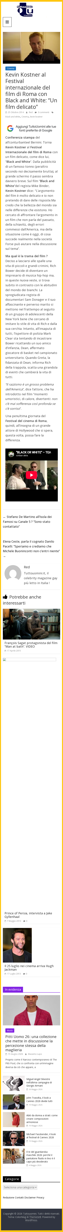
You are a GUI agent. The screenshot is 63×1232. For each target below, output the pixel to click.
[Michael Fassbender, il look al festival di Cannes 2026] (14, 1132)
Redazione (8, 1197)
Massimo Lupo (35, 1054)
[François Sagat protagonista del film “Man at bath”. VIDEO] (31, 611)
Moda (10, 1030)
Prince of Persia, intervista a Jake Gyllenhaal (28, 915)
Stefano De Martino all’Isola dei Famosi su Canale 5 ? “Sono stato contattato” (27, 521)
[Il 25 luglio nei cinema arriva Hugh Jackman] (17, 930)
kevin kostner (36, 116)
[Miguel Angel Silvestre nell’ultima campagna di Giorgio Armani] (14, 1077)
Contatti (19, 1197)
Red (31, 112)
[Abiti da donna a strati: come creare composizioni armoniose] (14, 1113)
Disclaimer (30, 1197)
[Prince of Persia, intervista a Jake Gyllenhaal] (29, 660)
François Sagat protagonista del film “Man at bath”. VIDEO (31, 645)
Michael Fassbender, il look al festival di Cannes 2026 (41, 1136)
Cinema (10, 68)
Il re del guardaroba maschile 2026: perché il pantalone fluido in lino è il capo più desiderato (40, 1156)
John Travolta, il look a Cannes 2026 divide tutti (39, 1099)
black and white (12, 116)
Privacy (40, 1197)
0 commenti (43, 112)
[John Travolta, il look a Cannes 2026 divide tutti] (14, 1096)
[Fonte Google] (31, 128)
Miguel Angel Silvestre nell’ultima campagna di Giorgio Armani (39, 1082)
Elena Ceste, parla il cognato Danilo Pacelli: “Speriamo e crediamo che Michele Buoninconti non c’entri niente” (31, 548)
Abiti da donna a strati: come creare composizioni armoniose (42, 1118)
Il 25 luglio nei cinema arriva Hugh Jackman (29, 968)
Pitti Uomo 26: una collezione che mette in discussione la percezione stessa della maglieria (30, 1043)
